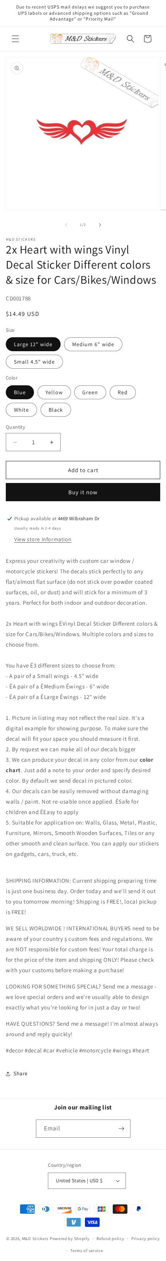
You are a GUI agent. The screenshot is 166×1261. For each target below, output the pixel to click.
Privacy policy (145, 1238)
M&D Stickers (35, 1238)
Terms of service (86, 1250)
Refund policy (110, 1238)
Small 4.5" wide (34, 361)
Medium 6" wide (93, 344)
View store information (42, 539)
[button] (15, 38)
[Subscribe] (121, 1129)
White (21, 409)
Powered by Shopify (70, 1238)
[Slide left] (66, 224)
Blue (20, 392)
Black (56, 409)
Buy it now (83, 492)
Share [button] (21, 1073)
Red (123, 392)
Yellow (54, 392)
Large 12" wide (33, 344)
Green (90, 392)
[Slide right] (99, 224)
